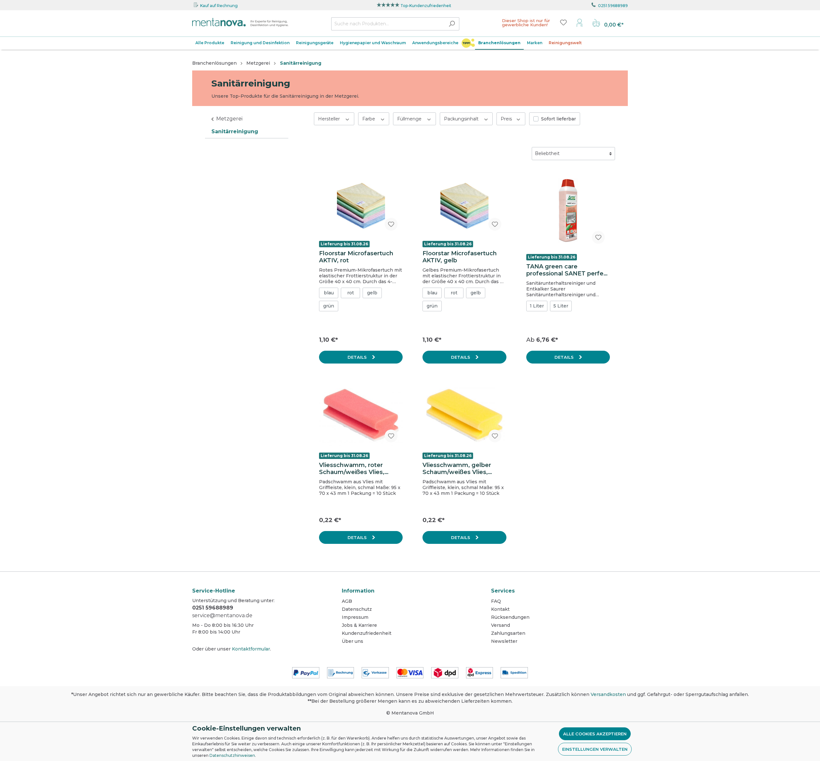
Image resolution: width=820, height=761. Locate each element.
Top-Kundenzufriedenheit (425, 5)
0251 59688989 (613, 5)
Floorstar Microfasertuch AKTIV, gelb (459, 257)
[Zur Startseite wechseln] (240, 22)
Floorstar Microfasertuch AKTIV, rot (356, 257)
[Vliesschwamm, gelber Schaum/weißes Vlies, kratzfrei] (464, 415)
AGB (347, 601)
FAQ (496, 601)
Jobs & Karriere (359, 625)
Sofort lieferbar (558, 119)
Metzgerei (229, 119)
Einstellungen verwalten (594, 749)
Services (503, 591)
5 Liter (561, 306)
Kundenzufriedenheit (366, 633)
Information (358, 591)
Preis (507, 119)
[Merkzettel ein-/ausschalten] (391, 224)
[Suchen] (451, 23)
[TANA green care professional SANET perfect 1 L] (568, 210)
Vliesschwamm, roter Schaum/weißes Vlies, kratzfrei (351, 469)
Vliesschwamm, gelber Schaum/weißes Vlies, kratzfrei (456, 469)
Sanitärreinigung (234, 131)
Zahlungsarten (508, 633)
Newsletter (504, 641)
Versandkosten (608, 694)
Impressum (355, 617)
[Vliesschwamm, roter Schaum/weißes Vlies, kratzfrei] (361, 415)
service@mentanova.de (222, 615)
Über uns (352, 641)
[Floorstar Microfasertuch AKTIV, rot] (361, 204)
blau (329, 293)
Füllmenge (410, 119)
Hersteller (329, 119)
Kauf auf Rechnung (219, 5)
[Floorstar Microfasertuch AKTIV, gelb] (464, 204)
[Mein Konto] (579, 22)
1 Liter (537, 306)
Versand (500, 625)
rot (350, 293)
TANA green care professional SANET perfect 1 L (568, 270)
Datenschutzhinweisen (232, 755)
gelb (372, 293)
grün (328, 306)
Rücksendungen (510, 617)
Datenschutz (357, 609)
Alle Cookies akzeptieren (595, 733)
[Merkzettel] (563, 22)
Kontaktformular (251, 649)
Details (358, 357)
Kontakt (500, 609)
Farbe (369, 119)
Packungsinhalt (462, 119)
